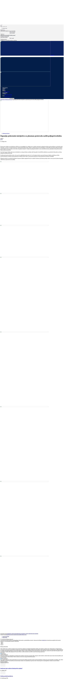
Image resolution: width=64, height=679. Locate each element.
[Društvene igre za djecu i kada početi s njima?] (2, 666)
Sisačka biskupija (7, 96)
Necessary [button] (2, 652)
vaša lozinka (12, 33)
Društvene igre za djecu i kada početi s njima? (11, 668)
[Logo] (25, 71)
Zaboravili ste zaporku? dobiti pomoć (7, 35)
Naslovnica (2, 99)
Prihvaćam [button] (16, 641)
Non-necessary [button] (3, 657)
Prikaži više (44, 640)
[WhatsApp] (6, 143)
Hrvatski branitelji (8, 94)
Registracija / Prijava (4, 28)
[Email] (9, 143)
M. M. (1, 139)
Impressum (4, 637)
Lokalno (4, 93)
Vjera (3, 95)
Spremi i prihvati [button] (3, 661)
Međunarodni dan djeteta (6, 676)
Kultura (3, 90)
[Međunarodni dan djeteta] (2, 674)
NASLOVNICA (5, 87)
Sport (3, 89)
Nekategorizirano (8, 99)
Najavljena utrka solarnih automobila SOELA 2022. (16, 634)
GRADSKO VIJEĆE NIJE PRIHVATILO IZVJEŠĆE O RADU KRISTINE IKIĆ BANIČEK (22, 633)
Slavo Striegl (6, 91)
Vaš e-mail (12, 38)
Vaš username (12, 31)
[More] (13, 143)
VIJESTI (3, 88)
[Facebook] (2, 143)
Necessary (4, 653)
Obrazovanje (4, 92)
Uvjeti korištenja (5, 636)
